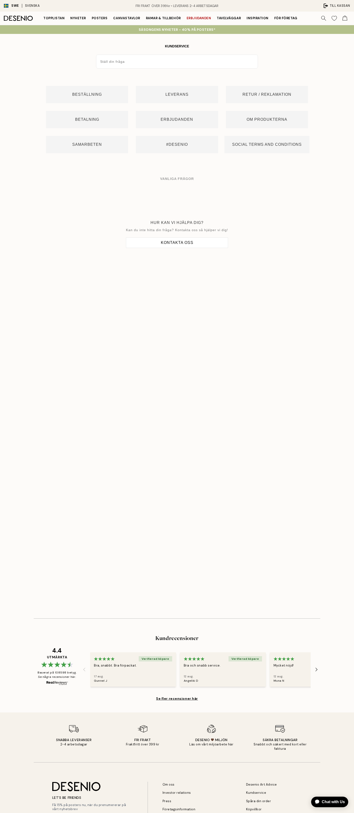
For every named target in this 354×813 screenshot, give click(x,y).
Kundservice (256, 793)
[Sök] (323, 18)
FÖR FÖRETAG (285, 18)
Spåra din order (258, 801)
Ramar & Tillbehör (163, 18)
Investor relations (177, 793)
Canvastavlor (126, 18)
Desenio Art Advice (261, 784)
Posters (100, 18)
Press (167, 801)
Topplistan (54, 18)
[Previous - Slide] (84, 669)
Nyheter (78, 18)
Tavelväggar (229, 18)
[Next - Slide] (316, 669)
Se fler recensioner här (177, 698)
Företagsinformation (179, 809)
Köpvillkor (254, 809)
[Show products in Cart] (345, 18)
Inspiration (258, 18)
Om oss (169, 784)
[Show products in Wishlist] (334, 18)
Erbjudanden (199, 18)
